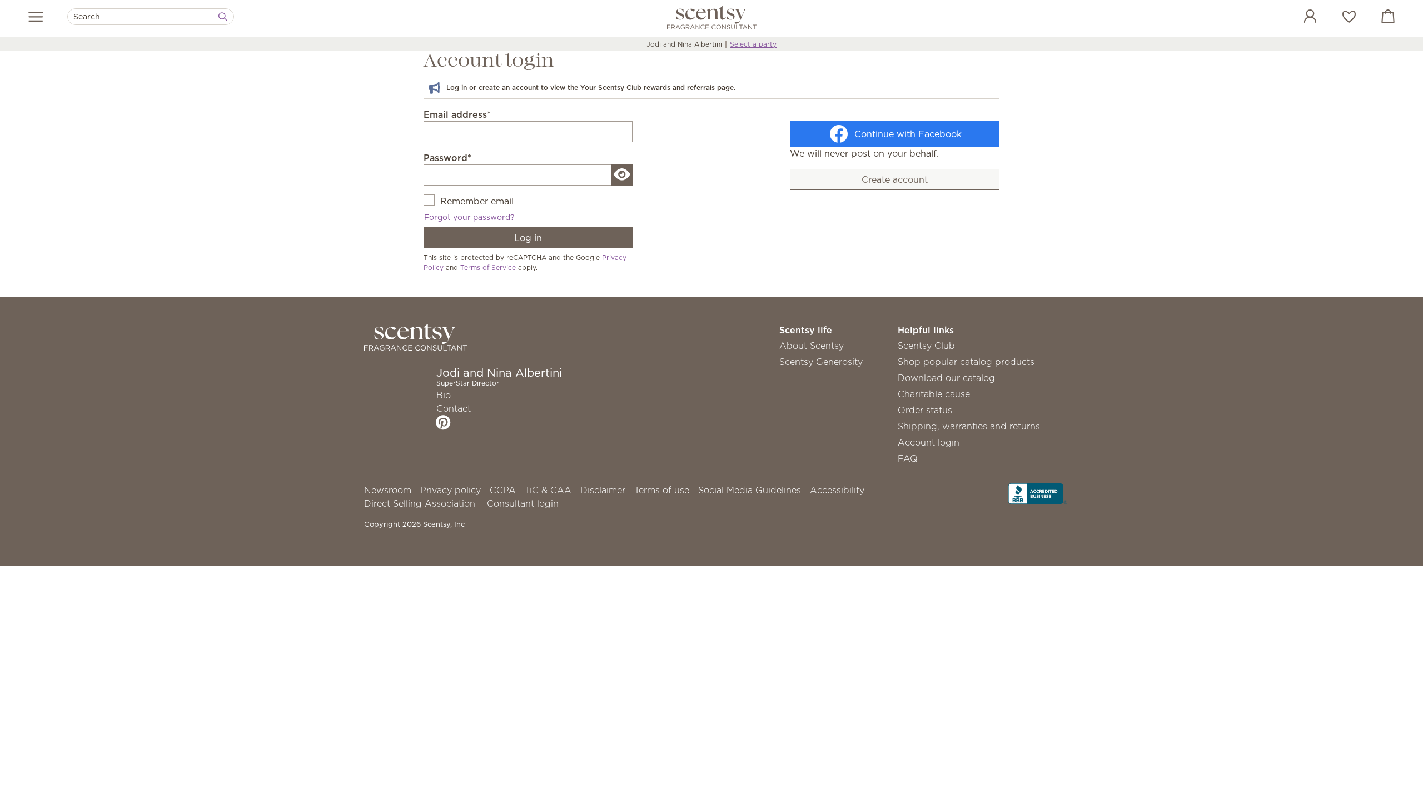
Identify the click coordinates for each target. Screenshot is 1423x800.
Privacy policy (450, 490)
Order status (925, 410)
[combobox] (150, 16)
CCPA (503, 490)
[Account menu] (1299, 18)
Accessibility (837, 490)
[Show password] (622, 175)
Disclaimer (602, 490)
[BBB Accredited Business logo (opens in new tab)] (1037, 493)
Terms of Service (488, 267)
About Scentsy (811, 345)
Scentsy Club (926, 345)
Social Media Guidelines (749, 490)
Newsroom (387, 490)
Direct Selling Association (419, 503)
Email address (457, 114)
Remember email (477, 201)
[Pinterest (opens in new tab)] (443, 422)
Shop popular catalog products (966, 362)
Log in (528, 238)
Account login (928, 442)
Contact (453, 408)
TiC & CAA (548, 490)
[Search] (223, 16)
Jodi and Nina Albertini (684, 44)
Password (447, 158)
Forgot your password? (469, 217)
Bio (443, 395)
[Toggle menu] (36, 16)
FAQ (908, 458)
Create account (895, 179)
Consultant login (523, 503)
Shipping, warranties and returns (969, 426)
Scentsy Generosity (821, 362)
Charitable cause (934, 394)
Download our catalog (946, 378)
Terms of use (661, 490)
